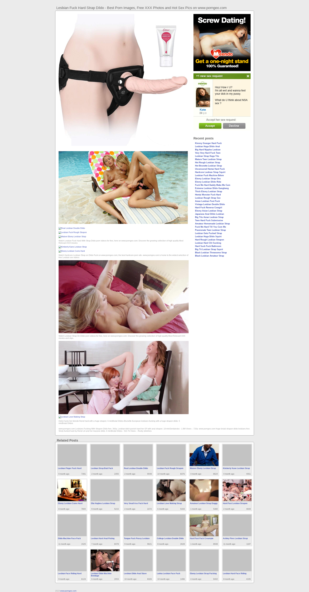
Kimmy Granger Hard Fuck (208, 143)
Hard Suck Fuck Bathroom (208, 246)
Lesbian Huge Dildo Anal (207, 146)
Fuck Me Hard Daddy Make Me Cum (212, 185)
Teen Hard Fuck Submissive (209, 220)
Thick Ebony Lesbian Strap (208, 191)
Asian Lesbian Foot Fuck (207, 201)
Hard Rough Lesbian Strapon (209, 240)
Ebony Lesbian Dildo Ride (208, 182)
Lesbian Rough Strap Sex (207, 198)
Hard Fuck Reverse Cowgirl (208, 207)
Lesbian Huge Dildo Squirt (208, 236)
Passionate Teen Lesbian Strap (210, 230)
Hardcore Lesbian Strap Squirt (210, 172)
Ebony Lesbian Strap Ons (208, 178)
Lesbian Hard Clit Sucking (208, 243)
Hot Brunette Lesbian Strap (208, 166)
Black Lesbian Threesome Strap (211, 252)
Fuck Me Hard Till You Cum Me (210, 227)
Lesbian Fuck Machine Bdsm (209, 175)
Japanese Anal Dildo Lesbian (209, 214)
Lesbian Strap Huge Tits (207, 156)
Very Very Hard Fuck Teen (207, 153)
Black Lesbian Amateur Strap (209, 256)
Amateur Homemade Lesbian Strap (212, 223)
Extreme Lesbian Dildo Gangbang (212, 188)
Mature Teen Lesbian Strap (208, 159)
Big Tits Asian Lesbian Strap (209, 217)
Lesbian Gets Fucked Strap (208, 233)
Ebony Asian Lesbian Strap (208, 211)
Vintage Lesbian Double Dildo (210, 204)
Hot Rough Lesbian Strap (207, 162)
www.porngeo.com (68, 591)
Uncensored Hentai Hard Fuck (210, 169)
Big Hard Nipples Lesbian (207, 149)
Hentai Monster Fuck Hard (208, 194)
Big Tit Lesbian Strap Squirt (209, 249)
